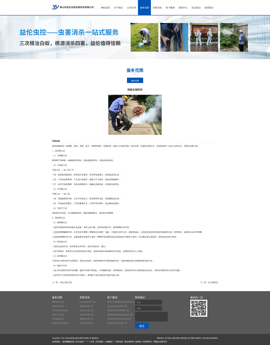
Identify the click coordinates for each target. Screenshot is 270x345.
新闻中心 (183, 7)
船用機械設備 (68, 341)
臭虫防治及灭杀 (87, 314)
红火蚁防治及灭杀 (87, 301)
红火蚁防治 (213, 282)
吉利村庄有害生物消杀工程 (119, 318)
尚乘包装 (119, 341)
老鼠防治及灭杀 (87, 323)
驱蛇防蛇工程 (58, 301)
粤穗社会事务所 (160, 341)
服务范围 (144, 7)
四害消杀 (157, 7)
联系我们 (209, 7)
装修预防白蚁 (58, 318)
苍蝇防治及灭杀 (87, 306)
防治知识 (196, 7)
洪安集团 (99, 341)
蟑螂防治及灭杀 (87, 318)
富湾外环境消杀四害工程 (118, 310)
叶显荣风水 (147, 341)
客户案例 (170, 7)
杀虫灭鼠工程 (66, 282)
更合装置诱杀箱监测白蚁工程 (120, 314)
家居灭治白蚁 (58, 314)
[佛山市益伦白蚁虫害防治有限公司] (73, 7)
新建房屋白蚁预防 (60, 323)
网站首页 (105, 7)
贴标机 (138, 341)
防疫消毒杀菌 (58, 306)
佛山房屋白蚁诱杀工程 (117, 306)
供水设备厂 (80, 341)
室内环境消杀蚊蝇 (60, 310)
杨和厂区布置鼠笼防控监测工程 (121, 301)
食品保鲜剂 (129, 341)
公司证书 (131, 7)
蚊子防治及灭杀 (87, 310)
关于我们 (118, 7)
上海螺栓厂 (109, 341)
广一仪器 (90, 341)
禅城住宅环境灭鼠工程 (117, 323)
